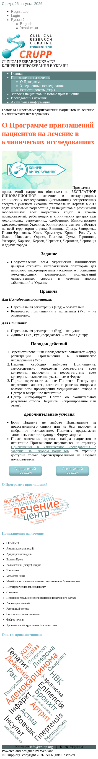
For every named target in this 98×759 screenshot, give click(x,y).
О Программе (30, 82)
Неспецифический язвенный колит (26, 586)
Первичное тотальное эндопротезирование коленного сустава (41, 597)
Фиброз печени (14, 619)
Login (15, 16)
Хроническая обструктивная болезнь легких (31, 625)
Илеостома (12, 570)
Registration (21, 11)
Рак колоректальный (18, 603)
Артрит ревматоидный (19, 554)
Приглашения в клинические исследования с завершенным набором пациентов (53, 449)
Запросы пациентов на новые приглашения (45, 94)
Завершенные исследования (42, 86)
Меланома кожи (15, 576)
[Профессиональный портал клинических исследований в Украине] (27, 57)
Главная (17, 73)
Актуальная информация (30, 102)
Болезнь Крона (14, 559)
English (26, 24)
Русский (18, 20)
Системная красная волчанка (22, 614)
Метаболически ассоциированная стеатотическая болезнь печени (43, 581)
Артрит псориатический (20, 548)
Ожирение (12, 592)
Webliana (46, 751)
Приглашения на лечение (30, 77)
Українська (29, 28)
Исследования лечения (28, 98)
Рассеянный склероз (17, 608)
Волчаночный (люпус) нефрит (23, 565)
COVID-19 (12, 543)
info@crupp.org (41, 747)
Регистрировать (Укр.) (37, 90)
